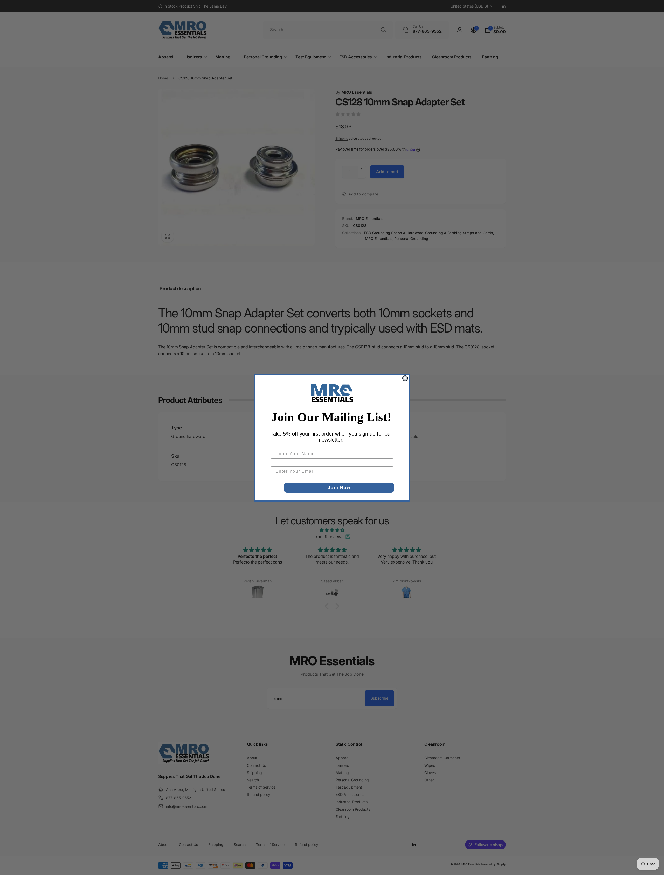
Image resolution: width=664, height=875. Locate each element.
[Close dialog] (405, 378)
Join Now (339, 487)
